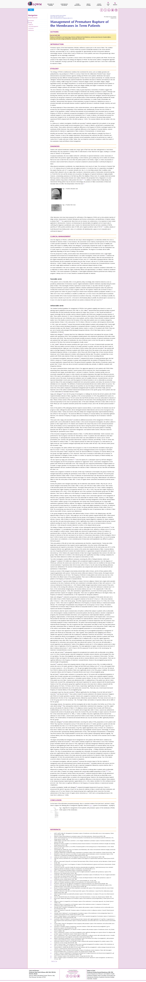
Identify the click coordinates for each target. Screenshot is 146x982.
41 (70, 741)
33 (62, 596)
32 (62, 580)
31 (56, 560)
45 (76, 787)
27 (79, 358)
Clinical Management (33, 26)
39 (61, 705)
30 (110, 527)
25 (58, 344)
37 (58, 674)
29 (72, 419)
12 (83, 183)
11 (84, 179)
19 (102, 299)
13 (60, 220)
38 (75, 691)
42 (78, 761)
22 (67, 324)
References (31, 30)
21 (111, 312)
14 (102, 226)
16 (81, 245)
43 (106, 771)
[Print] (116, 10)
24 (63, 334)
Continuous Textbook (64, 5)
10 (82, 179)
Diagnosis (30, 24)
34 (103, 634)
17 (105, 255)
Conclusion (31, 28)
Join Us (108, 5)
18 (80, 263)
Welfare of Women (50, 5)
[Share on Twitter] (105, 10)
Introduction (31, 20)
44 (107, 771)
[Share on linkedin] (108, 10)
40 (62, 721)
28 (62, 393)
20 (87, 310)
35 (64, 652)
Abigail (75, 973)
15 (62, 230)
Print (31, 10)
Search (115, 4)
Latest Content (99, 5)
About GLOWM (88, 5)
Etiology (30, 22)
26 (103, 348)
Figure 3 (91, 805)
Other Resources (78, 5)
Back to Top (54, 961)
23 (70, 328)
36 (56, 664)
